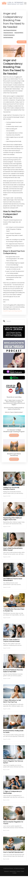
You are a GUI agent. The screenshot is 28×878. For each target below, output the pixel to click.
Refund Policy (13, 871)
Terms (22, 871)
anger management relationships (10, 30)
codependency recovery (8, 32)
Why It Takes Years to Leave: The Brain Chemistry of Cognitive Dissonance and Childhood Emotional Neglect (14, 402)
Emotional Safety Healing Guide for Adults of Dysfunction (14, 408)
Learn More (14, 435)
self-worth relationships (8, 37)
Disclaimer (6, 871)
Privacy (18, 871)
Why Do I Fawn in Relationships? (14, 412)
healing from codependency (9, 35)
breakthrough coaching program (12, 311)
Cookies (14, 873)
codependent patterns (19, 32)
